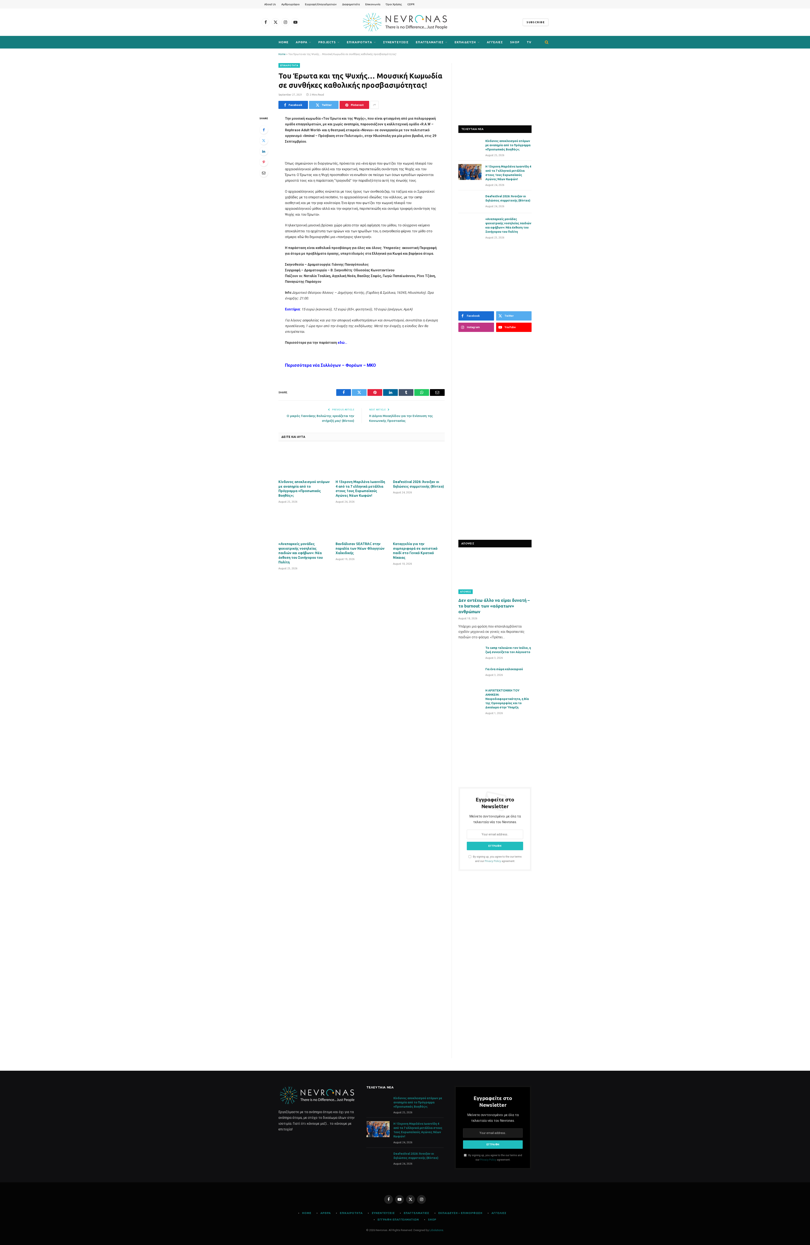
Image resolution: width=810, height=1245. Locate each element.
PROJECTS (327, 42)
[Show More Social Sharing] (374, 105)
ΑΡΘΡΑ (301, 42)
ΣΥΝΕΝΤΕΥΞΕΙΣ (396, 42)
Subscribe (535, 22)
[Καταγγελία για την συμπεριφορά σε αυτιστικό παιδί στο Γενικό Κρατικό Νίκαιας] (419, 523)
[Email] (263, 173)
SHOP (514, 42)
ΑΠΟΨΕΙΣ (465, 591)
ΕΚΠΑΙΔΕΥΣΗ (465, 42)
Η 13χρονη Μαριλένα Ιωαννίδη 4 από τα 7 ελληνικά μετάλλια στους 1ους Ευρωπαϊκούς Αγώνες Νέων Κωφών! (360, 488)
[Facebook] (263, 130)
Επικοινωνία (372, 4)
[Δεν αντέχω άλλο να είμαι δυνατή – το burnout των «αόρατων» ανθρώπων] (495, 573)
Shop (432, 1219)
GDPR (410, 4)
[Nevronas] (405, 22)
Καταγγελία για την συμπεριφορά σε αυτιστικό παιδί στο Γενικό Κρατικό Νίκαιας (415, 550)
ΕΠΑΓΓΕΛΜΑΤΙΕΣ (430, 42)
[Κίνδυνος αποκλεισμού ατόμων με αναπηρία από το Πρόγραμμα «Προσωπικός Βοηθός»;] (304, 461)
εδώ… (342, 343)
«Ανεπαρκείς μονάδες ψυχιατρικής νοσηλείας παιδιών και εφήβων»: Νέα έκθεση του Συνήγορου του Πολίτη (300, 553)
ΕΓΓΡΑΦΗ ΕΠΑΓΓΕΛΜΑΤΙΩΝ (398, 1219)
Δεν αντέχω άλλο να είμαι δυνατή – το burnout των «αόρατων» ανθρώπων (494, 606)
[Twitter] (263, 140)
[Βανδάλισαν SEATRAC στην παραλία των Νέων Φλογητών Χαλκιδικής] (361, 523)
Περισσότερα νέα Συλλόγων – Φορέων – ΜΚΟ (330, 365)
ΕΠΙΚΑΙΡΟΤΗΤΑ (359, 42)
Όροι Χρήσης (394, 4)
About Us (270, 4)
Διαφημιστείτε (351, 4)
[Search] (546, 42)
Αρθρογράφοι (290, 4)
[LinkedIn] (263, 151)
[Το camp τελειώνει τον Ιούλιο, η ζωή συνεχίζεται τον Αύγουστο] (470, 653)
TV (529, 42)
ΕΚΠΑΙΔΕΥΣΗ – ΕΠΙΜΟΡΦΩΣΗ (460, 1212)
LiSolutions (436, 1230)
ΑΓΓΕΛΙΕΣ (495, 42)
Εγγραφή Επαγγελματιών (321, 4)
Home (284, 42)
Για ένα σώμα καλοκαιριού (504, 669)
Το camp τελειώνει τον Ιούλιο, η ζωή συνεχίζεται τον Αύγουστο (508, 650)
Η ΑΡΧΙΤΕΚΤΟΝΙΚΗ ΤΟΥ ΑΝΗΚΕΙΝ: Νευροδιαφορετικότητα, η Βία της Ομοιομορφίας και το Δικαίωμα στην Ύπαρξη (507, 699)
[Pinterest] (263, 162)
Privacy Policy (493, 861)
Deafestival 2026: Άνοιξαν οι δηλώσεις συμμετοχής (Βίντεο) (418, 484)
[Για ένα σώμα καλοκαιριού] (470, 675)
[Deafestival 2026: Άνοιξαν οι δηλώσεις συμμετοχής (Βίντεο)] (419, 461)
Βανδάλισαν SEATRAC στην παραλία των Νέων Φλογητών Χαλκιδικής (360, 548)
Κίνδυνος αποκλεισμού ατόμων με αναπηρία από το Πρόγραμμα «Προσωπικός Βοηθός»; (304, 488)
